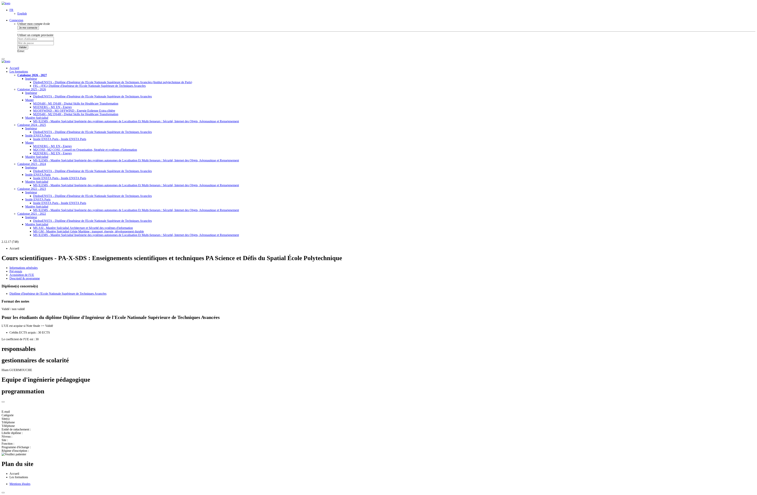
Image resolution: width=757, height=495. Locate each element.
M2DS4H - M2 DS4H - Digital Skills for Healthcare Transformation (75, 114)
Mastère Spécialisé (36, 117)
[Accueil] (6, 3)
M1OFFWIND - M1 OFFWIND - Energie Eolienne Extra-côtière (74, 110)
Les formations (18, 71)
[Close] (3, 401)
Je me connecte (28, 27)
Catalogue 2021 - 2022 (31, 213)
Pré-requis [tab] (15, 271)
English (22, 13)
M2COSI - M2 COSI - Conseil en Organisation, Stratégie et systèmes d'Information (85, 149)
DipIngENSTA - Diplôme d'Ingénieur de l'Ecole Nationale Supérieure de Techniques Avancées (92, 96)
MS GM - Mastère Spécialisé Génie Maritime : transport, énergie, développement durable (88, 231)
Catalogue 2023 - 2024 (31, 164)
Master (29, 100)
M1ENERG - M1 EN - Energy (52, 107)
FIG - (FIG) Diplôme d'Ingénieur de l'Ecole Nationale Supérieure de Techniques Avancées (89, 85)
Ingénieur (31, 78)
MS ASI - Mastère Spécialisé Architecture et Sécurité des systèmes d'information (83, 228)
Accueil (14, 68)
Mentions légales (19, 484)
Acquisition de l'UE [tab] (21, 275)
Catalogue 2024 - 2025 (31, 125)
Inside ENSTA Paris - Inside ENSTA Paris (59, 139)
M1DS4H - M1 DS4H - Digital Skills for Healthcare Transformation (75, 103)
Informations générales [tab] (23, 267)
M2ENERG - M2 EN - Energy (52, 153)
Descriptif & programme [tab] (24, 278)
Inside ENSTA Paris (37, 135)
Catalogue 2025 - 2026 (31, 89)
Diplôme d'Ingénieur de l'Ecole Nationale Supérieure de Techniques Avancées (57, 293)
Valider (23, 47)
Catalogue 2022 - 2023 (31, 188)
